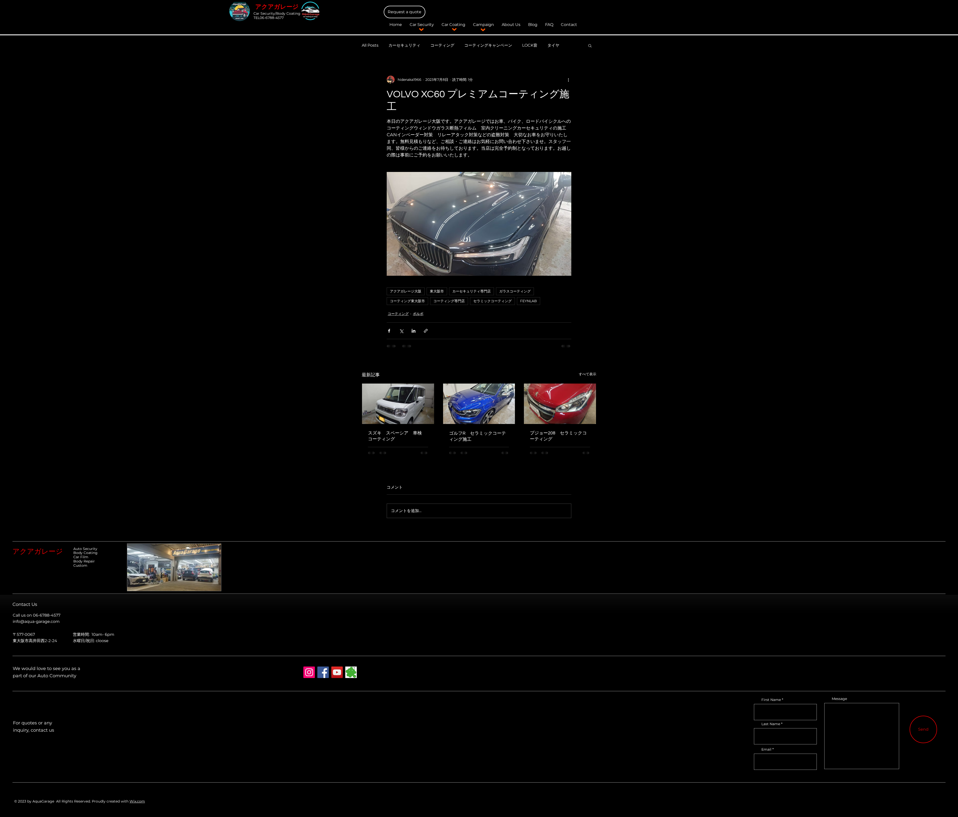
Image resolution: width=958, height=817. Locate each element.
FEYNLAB (528, 301)
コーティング (442, 45)
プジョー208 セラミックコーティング (558, 436)
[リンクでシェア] (425, 330)
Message (839, 702)
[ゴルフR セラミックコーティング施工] (479, 404)
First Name (771, 703)
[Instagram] (309, 676)
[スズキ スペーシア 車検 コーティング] (398, 404)
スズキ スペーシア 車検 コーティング (397, 436)
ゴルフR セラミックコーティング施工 (477, 436)
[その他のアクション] (568, 80)
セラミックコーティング (492, 301)
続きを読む (557, 45)
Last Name (770, 728)
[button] (404, 12)
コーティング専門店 (449, 301)
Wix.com (137, 805)
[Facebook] (323, 676)
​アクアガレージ (277, 7)
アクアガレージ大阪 (405, 291)
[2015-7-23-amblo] (351, 676)
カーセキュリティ (404, 45)
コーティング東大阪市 (407, 301)
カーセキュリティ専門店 (471, 291)
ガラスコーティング (515, 291)
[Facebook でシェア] (389, 330)
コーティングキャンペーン (488, 45)
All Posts (370, 45)
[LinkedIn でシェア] (413, 330)
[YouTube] (337, 676)
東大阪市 (437, 291)
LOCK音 (529, 45)
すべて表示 (587, 374)
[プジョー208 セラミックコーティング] (560, 404)
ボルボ (418, 313)
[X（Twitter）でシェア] (401, 330)
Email (766, 753)
